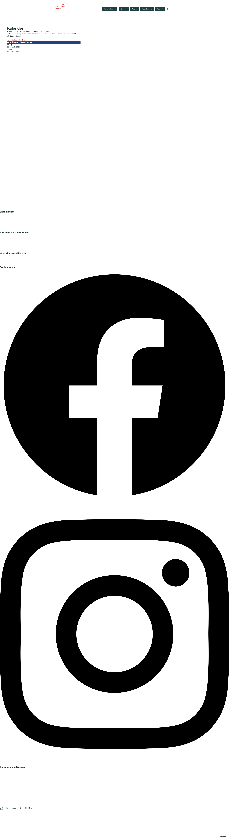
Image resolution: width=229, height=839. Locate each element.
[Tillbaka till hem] (11, 209)
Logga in (171, 9)
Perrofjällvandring (7, 796)
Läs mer (10, 49)
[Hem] (62, 9)
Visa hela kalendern (14, 51)
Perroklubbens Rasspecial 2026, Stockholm (16, 782)
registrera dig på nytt (50, 809)
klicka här (19, 811)
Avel (133, 9)
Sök (167, 9)
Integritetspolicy (6, 806)
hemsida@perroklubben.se (17, 40)
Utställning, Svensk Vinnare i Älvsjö (13, 789)
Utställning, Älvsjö (7, 776)
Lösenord (3, 826)
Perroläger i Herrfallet (8, 769)
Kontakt (160, 9)
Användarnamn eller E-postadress (10, 817)
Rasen (123, 9)
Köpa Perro (146, 9)
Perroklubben (109, 9)
